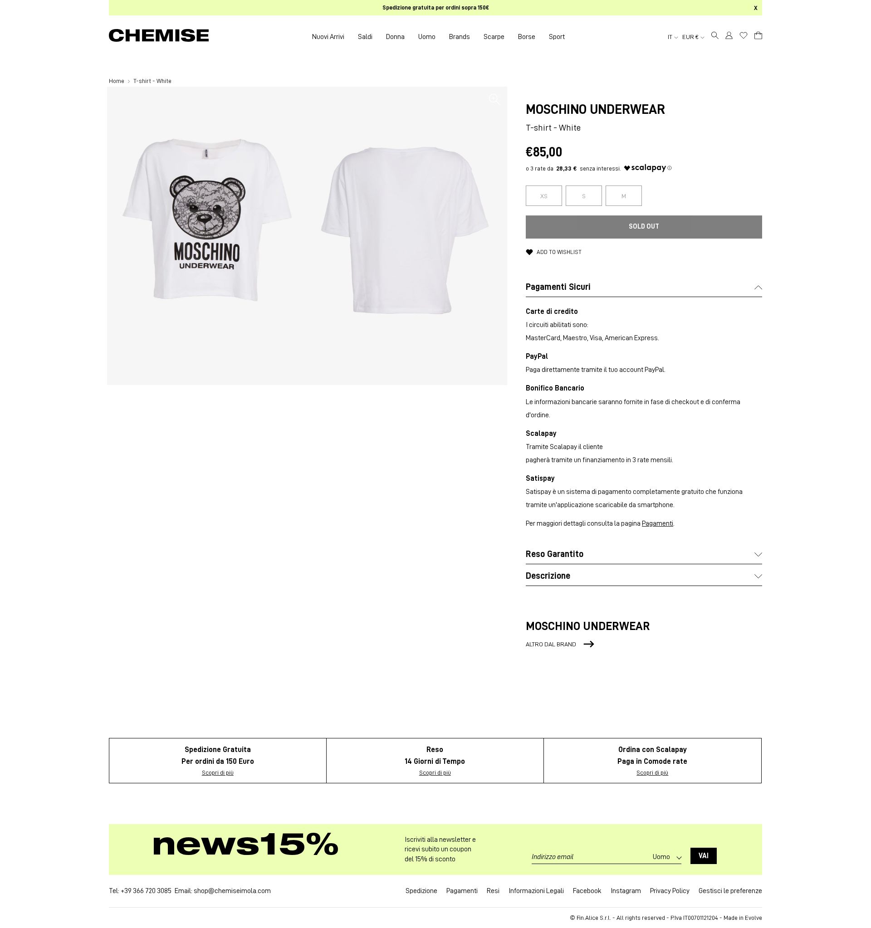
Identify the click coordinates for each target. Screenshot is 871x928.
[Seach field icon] (715, 37)
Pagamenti (657, 523)
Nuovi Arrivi (328, 36)
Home (117, 81)
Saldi (365, 36)
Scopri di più (218, 772)
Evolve (753, 917)
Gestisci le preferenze (730, 890)
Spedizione (421, 890)
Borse (526, 36)
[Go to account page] (729, 37)
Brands (459, 36)
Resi (493, 890)
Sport (557, 36)
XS (544, 196)
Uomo (427, 36)
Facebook (587, 890)
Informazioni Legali (536, 890)
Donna (395, 36)
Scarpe (494, 36)
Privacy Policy (670, 890)
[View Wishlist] (743, 35)
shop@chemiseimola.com (232, 890)
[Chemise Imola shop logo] (159, 36)
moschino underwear (595, 109)
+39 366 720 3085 (146, 890)
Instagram (626, 890)
